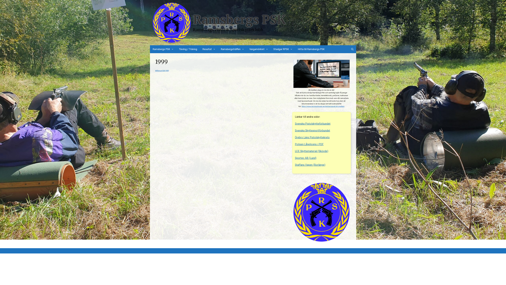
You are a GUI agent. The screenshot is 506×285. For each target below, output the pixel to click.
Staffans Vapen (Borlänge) (310, 164)
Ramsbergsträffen (230, 49)
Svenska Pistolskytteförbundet (312, 123)
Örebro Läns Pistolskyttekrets (312, 137)
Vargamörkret (256, 49)
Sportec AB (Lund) (305, 158)
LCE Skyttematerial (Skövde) (311, 151)
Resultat (207, 49)
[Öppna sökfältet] (352, 49)
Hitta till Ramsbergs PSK (311, 49)
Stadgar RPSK (281, 49)
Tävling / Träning (188, 49)
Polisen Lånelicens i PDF (309, 144)
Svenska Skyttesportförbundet (312, 130)
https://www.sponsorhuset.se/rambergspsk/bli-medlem (323, 106)
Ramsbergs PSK (239, 19)
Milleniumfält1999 (162, 71)
